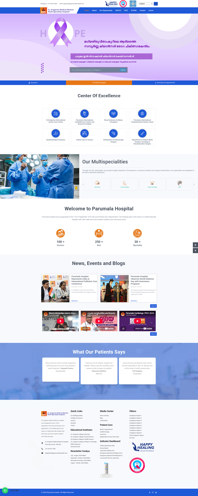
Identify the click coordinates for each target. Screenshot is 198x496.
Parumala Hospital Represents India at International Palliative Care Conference (84, 280)
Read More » (74, 301)
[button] (83, 184)
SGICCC (118, 10)
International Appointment (166, 83)
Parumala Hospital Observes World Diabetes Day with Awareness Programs (142, 280)
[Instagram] (152, 492)
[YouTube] (155, 492)
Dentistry (97, 187)
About (94, 10)
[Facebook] (149, 492)
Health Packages (100, 83)
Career (151, 10)
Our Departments (106, 10)
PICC (126, 10)
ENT (180, 187)
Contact (142, 10)
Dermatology (125, 187)
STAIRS (134, 10)
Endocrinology (152, 187)
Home (87, 10)
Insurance (34, 83)
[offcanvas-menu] (156, 4)
